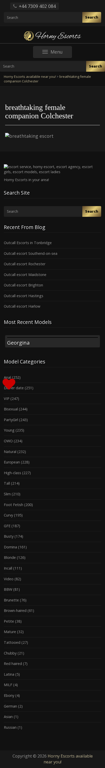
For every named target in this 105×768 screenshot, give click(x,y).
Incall (8, 568)
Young (9, 430)
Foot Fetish (13, 504)
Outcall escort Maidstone (25, 274)
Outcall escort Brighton (23, 285)
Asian (8, 716)
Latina (9, 674)
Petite (9, 621)
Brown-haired (15, 610)
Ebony (9, 695)
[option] (52, 341)
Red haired (13, 663)
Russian (10, 727)
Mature (10, 631)
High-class (12, 472)
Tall (7, 483)
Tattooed (12, 642)
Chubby (10, 653)
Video (9, 578)
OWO (8, 440)
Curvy (8, 515)
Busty (9, 536)
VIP (6, 398)
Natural (10, 451)
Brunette (11, 600)
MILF (8, 684)
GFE (7, 525)
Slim (7, 494)
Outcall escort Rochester (24, 263)
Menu (61, 53)
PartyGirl (11, 419)
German (10, 706)
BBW (8, 589)
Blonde (10, 557)
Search (91, 17)
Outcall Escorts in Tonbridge (28, 242)
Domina (10, 547)
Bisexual (11, 409)
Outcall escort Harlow (22, 306)
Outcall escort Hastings (23, 295)
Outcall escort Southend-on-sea (30, 253)
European (12, 462)
